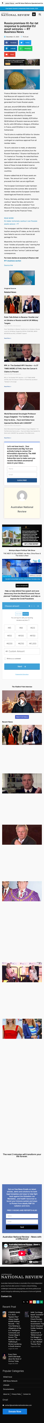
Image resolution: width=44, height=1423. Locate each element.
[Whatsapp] (41, 1301)
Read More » (7, 338)
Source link (8, 265)
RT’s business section (12, 261)
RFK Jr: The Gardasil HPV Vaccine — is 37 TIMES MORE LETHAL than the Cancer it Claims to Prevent (21, 368)
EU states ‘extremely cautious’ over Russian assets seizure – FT (20, 221)
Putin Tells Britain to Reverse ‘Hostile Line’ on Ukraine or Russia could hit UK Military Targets (21, 320)
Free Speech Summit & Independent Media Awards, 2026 (22, 8)
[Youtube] (30, 1301)
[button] (34, 14)
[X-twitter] (23, 1301)
